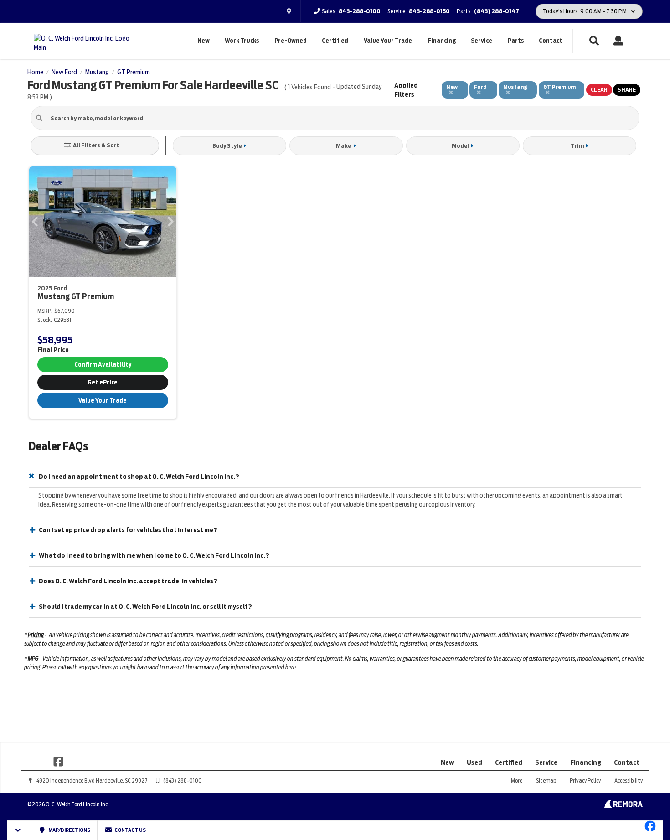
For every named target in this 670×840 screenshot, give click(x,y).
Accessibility (628, 780)
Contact (550, 40)
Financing (442, 40)
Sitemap (546, 780)
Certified (335, 40)
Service (481, 40)
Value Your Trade (388, 40)
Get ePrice (103, 382)
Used (474, 762)
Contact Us (129, 830)
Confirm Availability (102, 364)
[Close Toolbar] (19, 830)
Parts (516, 40)
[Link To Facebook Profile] (58, 760)
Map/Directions (68, 830)
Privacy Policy (585, 780)
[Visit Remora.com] (623, 805)
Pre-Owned (290, 40)
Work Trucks (242, 40)
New (203, 40)
